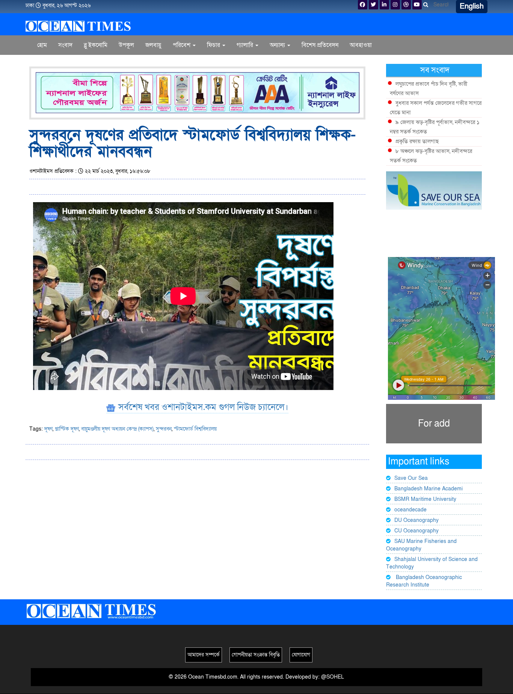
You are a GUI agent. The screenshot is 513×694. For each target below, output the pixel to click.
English (472, 6)
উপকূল (126, 45)
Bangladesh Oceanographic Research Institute (424, 581)
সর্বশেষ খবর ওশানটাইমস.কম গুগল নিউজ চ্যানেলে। (202, 407)
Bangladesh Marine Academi (428, 488)
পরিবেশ (182, 45)
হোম (42, 45)
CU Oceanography (416, 530)
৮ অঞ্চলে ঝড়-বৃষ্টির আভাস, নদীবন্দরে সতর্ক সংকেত (431, 155)
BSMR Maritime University (425, 499)
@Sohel (332, 676)
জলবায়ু (153, 45)
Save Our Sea (411, 478)
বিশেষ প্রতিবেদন (320, 45)
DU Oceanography (416, 520)
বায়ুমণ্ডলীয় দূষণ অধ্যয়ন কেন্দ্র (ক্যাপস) (117, 428)
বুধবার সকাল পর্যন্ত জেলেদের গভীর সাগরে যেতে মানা (435, 107)
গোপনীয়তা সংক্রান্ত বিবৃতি (256, 654)
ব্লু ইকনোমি (95, 45)
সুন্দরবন (164, 428)
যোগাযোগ (301, 654)
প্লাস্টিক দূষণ (67, 428)
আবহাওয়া (361, 45)
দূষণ (48, 428)
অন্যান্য (278, 45)
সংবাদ (65, 45)
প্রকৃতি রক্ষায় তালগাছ (417, 141)
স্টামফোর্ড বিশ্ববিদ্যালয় (195, 428)
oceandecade (410, 509)
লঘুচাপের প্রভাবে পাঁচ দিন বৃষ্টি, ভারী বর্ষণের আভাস (429, 88)
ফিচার (214, 45)
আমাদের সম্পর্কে (203, 654)
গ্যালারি (246, 45)
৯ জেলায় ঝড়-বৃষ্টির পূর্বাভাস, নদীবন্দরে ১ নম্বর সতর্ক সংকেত (435, 126)
